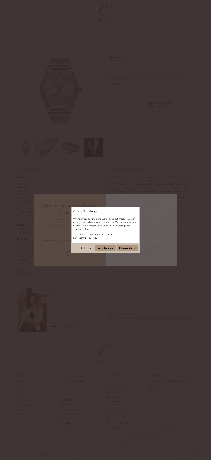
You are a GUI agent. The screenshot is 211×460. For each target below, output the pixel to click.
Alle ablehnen (105, 248)
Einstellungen (86, 248)
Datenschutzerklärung (84, 237)
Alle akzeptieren (127, 248)
